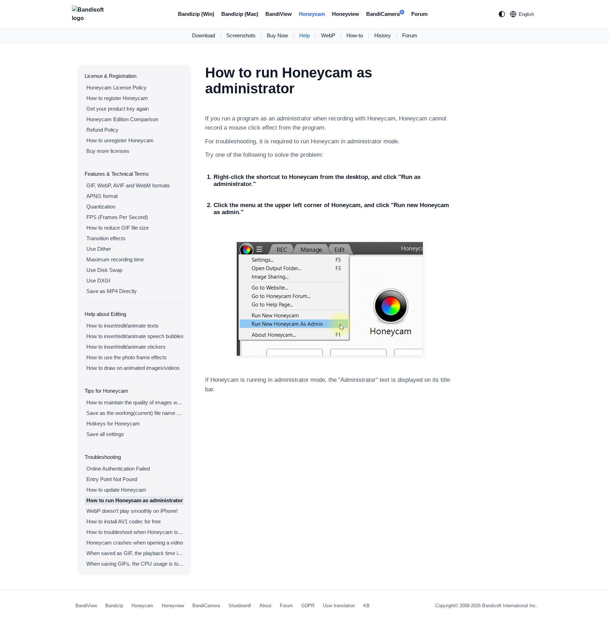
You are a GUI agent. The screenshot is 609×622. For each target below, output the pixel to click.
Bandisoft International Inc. (509, 605)
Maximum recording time (115, 259)
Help (304, 35)
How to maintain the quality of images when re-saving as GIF (135, 402)
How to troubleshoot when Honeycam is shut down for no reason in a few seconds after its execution (135, 532)
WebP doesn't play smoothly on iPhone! (132, 511)
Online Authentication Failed (118, 469)
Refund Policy (102, 130)
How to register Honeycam (117, 98)
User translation (339, 605)
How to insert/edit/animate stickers (126, 347)
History (382, 35)
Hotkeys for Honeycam (113, 424)
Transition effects (105, 238)
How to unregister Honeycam (120, 140)
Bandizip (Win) (196, 14)
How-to (354, 35)
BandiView (278, 14)
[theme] (502, 14)
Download (203, 35)
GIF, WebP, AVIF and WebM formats (128, 185)
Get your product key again (117, 109)
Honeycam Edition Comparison (122, 119)
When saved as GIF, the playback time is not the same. (135, 553)
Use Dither (98, 249)
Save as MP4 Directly (111, 291)
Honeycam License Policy (116, 88)
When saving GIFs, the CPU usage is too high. (135, 564)
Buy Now (277, 35)
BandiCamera (384, 14)
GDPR (307, 605)
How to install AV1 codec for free (123, 521)
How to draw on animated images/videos (133, 368)
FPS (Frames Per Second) (117, 217)
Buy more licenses (107, 151)
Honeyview (345, 14)
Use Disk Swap (104, 270)
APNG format (102, 196)
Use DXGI (98, 281)
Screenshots (241, 35)
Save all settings (105, 434)
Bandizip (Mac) (239, 14)
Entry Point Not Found (111, 479)
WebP (328, 35)
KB (366, 605)
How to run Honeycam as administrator (134, 500)
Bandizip (114, 605)
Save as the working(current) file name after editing (135, 413)
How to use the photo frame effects (126, 357)
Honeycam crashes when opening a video (134, 543)
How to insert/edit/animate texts (122, 326)
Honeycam (312, 14)
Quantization (100, 207)
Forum (419, 14)
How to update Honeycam (116, 490)
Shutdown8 (239, 605)
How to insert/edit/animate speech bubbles (135, 336)
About (265, 605)
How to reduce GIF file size (117, 228)
